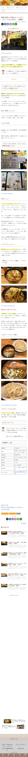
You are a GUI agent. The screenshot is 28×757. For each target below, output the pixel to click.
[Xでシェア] (2, 24)
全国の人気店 (12, 513)
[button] (16, 24)
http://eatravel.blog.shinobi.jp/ (8, 193)
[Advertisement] (14, 656)
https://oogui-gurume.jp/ (7, 53)
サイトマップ (14, 752)
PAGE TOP (14, 739)
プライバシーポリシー (21, 744)
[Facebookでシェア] (5, 24)
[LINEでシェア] (13, 24)
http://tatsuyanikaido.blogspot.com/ (9, 305)
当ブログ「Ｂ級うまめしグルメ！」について (7, 745)
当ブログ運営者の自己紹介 (7, 749)
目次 (12, 79)
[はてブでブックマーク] (8, 24)
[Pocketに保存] (10, 24)
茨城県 (19, 513)
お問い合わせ (21, 748)
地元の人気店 (5, 513)
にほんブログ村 (5, 509)
